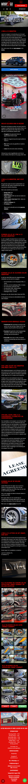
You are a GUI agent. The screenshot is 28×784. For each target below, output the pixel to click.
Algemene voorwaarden (14, 776)
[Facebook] (7, 9)
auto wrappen (17, 48)
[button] (21, 2)
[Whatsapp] (3, 9)
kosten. (3, 50)
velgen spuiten (12, 503)
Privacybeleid (14, 779)
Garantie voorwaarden (14, 777)
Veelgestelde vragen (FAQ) (14, 773)
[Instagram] (10, 9)
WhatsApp (14, 760)
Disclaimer (14, 780)
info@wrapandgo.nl (14, 763)
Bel (9, 760)
